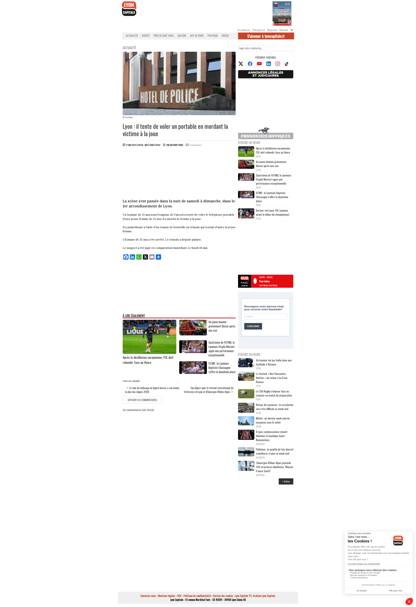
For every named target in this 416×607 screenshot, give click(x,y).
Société (146, 36)
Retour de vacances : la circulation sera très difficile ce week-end (274, 407)
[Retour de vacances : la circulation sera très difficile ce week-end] (246, 408)
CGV (179, 596)
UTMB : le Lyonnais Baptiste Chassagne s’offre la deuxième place (221, 367)
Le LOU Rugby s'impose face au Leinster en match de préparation (274, 393)
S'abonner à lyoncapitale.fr (266, 36)
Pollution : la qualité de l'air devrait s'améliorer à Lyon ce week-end (274, 451)
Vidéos (225, 36)
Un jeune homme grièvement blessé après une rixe (221, 326)
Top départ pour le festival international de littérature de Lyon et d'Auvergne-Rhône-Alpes (208, 390)
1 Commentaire (196, 145)
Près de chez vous (164, 36)
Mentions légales (166, 596)
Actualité (136, 381)
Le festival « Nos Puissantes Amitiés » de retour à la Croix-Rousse (272, 378)
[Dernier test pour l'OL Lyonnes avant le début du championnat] (246, 213)
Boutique (283, 30)
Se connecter (243, 30)
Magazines (272, 30)
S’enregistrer (258, 30)
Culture (181, 36)
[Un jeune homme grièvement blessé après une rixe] (193, 334)
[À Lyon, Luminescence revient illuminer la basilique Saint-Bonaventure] (246, 435)
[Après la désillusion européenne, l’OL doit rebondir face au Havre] (149, 353)
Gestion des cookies (223, 596)
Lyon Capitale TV (243, 596)
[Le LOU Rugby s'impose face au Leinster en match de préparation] (246, 394)
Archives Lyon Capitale (264, 596)
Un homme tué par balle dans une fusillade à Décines (274, 362)
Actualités (132, 36)
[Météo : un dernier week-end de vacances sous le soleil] (246, 421)
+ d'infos (286, 481)
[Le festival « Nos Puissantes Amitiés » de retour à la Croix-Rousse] (246, 377)
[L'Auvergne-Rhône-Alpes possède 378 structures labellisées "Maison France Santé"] (246, 466)
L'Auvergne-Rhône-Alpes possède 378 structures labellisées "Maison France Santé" (274, 467)
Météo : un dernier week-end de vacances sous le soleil (273, 420)
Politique (213, 36)
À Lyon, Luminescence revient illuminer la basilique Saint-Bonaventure (271, 436)
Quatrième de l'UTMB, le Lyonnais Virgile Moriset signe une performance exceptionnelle (221, 348)
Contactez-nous (148, 596)
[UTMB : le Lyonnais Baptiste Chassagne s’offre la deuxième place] (193, 373)
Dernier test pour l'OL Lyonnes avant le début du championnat (272, 212)
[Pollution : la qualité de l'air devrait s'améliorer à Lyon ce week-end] (246, 452)
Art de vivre (197, 36)
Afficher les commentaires (142, 400)
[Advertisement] (179, 173)
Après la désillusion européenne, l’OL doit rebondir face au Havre (148, 360)
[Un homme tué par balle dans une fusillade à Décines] (246, 363)
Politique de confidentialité (197, 596)
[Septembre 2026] (282, 13)
